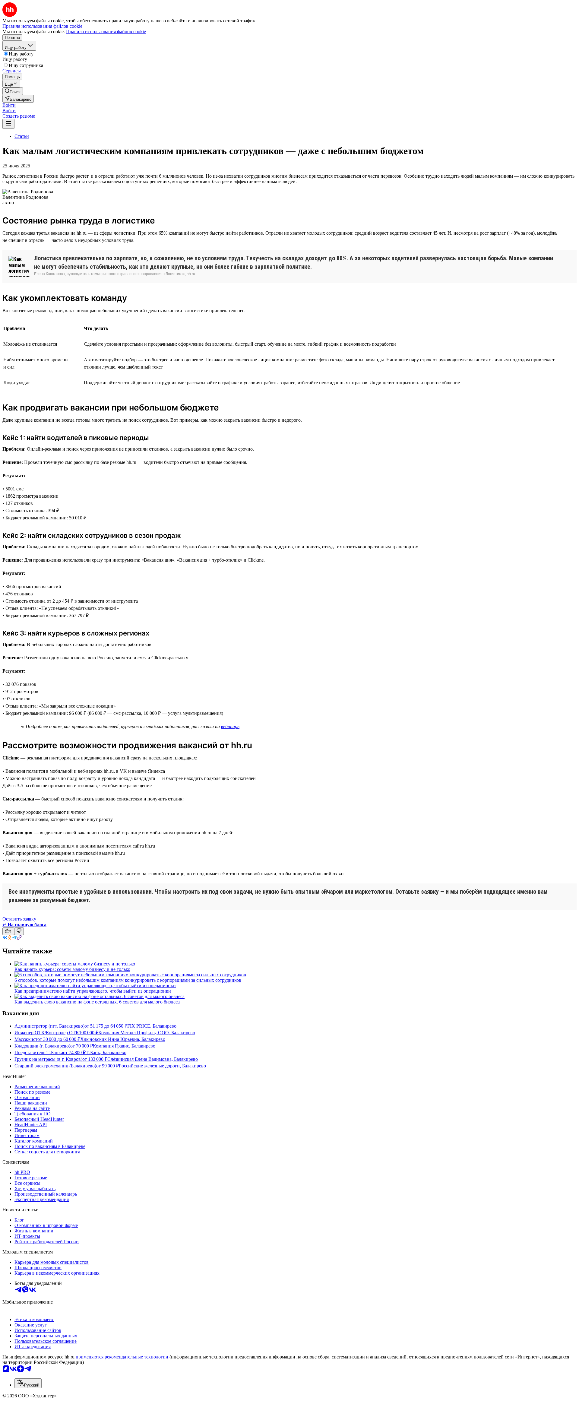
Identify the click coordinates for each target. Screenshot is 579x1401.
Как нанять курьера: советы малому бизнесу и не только (72, 969)
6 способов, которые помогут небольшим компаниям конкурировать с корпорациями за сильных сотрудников (127, 980)
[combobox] (28, 1383)
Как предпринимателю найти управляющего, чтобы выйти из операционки (92, 991)
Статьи (21, 136)
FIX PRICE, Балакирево (151, 1026)
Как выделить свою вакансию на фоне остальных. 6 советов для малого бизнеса (97, 1001)
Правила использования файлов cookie (106, 31)
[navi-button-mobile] (8, 124)
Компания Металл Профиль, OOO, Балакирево (146, 1032)
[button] (9, 105)
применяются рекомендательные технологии (122, 1356)
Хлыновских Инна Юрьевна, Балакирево (122, 1039)
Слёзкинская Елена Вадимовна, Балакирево (152, 1059)
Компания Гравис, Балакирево (124, 1045)
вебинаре (230, 726)
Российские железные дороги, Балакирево (162, 1065)
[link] (12, 91)
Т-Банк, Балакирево (106, 1052)
